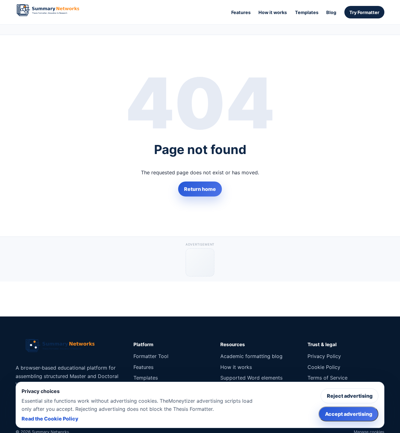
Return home (200, 189)
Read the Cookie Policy (50, 419)
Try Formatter (364, 12)
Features (241, 12)
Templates (306, 12)
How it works (272, 12)
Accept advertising (348, 414)
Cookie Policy (324, 367)
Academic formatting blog (251, 356)
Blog (331, 12)
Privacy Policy (324, 356)
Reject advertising (349, 396)
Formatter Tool (150, 356)
